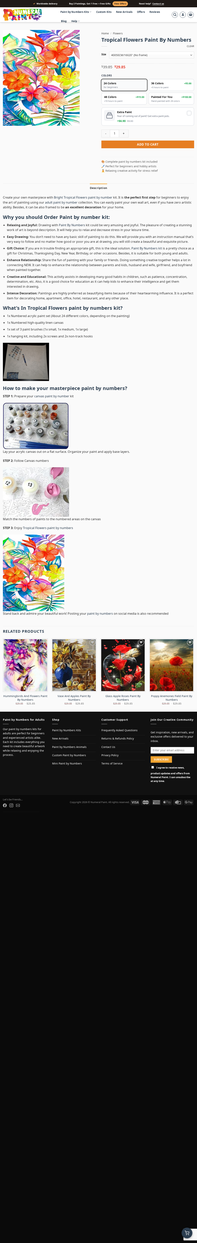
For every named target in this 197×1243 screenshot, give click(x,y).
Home (105, 33)
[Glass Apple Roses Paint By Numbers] (122, 665)
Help (74, 21)
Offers (141, 12)
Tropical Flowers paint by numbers (70, 308)
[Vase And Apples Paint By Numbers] (74, 665)
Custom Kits (104, 12)
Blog (64, 21)
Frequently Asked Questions (119, 730)
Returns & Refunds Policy (117, 738)
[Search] (175, 15)
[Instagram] (11, 805)
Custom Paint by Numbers (69, 755)
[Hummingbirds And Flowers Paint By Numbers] (25, 665)
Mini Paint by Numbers (67, 763)
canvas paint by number (51, 396)
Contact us (158, 3)
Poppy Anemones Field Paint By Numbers (171, 697)
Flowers (118, 33)
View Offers (120, 3)
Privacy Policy (110, 755)
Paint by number (79, 217)
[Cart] (191, 15)
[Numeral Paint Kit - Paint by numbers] (28, 14)
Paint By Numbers (72, 225)
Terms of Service (112, 763)
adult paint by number (61, 202)
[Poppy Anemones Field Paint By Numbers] (171, 665)
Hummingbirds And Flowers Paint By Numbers (25, 697)
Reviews (154, 12)
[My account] (183, 15)
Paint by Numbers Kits (74, 12)
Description (98, 188)
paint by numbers (103, 388)
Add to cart (147, 144)
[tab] (98, 188)
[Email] (18, 805)
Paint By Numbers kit (146, 248)
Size (103, 54)
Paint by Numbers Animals (69, 747)
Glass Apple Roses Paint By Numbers (122, 697)
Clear (190, 46)
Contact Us (108, 747)
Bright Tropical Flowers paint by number (83, 197)
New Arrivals (124, 12)
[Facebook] (5, 805)
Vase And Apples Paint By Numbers (74, 697)
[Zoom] (8, 121)
